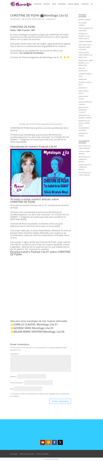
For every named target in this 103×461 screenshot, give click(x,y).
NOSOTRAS (62, 4)
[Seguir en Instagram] (48, 442)
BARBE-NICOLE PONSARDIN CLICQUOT (84, 109)
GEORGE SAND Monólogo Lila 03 (33, 328)
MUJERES (27, 4)
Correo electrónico (17, 383)
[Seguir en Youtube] (42, 442)
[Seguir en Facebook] (54, 442)
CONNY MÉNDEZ (84, 148)
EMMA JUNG (83, 79)
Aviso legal (13, 454)
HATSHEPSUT (83, 88)
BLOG (54, 4)
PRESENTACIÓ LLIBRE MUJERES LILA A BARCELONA (86, 62)
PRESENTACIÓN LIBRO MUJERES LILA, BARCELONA (85, 55)
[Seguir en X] (60, 442)
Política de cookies (42, 454)
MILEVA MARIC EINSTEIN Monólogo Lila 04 (38, 331)
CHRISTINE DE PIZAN (22, 202)
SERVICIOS (37, 4)
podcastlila (16, 19)
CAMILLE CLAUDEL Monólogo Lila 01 (35, 324)
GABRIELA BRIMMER (85, 41)
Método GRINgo (73, 4)
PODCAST (47, 4)
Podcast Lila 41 (48, 146)
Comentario (14, 354)
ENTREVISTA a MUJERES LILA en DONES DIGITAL (84, 36)
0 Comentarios (50, 19)
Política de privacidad (27, 454)
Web (11, 389)
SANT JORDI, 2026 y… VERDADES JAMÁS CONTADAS (86, 47)
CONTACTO (85, 4)
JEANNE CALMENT (85, 20)
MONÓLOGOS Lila (38, 19)
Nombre (13, 376)
